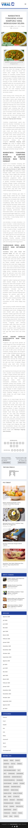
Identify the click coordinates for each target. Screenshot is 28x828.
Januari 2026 (6, 642)
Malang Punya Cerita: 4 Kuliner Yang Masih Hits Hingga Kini (13, 524)
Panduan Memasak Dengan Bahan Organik (12, 544)
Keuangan (19, 780)
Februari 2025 (6, 683)
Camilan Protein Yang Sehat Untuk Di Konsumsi (14, 585)
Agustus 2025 (6, 660)
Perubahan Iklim (8, 803)
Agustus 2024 (6, 705)
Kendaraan (20, 773)
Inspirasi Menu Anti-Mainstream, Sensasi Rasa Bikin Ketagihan (16, 599)
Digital (13, 763)
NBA (5, 796)
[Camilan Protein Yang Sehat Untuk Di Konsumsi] (5, 586)
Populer (17, 803)
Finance (5, 717)
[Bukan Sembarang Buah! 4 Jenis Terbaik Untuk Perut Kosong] (14, 493)
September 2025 (7, 657)
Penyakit (12, 800)
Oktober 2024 (6, 697)
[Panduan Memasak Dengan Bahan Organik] (14, 535)
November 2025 (7, 649)
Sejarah (12, 806)
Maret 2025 (6, 679)
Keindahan (11, 773)
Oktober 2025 (6, 653)
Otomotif (16, 581)
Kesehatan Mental (9, 780)
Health (4, 724)
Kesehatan (7, 777)
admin (12, 26)
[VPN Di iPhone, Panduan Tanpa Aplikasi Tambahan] (5, 593)
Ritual (5, 806)
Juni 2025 (5, 668)
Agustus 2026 (6, 616)
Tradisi (14, 813)
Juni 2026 (5, 624)
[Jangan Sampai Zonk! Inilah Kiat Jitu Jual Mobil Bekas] (5, 579)
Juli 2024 (5, 708)
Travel (4, 746)
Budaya (17, 760)
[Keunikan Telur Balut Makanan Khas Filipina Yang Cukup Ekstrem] (14, 555)
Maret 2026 (6, 635)
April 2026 (5, 631)
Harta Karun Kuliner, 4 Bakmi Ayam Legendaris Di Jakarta (15, 605)
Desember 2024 (7, 690)
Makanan (6, 786)
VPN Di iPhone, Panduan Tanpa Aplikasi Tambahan (15, 592)
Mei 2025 (5, 671)
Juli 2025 (5, 664)
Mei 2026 (5, 627)
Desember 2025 (7, 646)
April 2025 (5, 675)
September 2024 (7, 701)
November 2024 (7, 693)
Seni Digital (19, 806)
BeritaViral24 (13, 824)
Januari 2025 (6, 686)
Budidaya (6, 763)
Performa (19, 800)
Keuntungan (7, 783)
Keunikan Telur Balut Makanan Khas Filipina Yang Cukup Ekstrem (13, 564)
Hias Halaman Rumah (10, 770)
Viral (10, 816)
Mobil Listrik (7, 793)
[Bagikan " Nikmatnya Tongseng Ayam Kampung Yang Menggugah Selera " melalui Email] (14, 446)
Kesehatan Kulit (17, 777)
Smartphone (7, 809)
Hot (4, 728)
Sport (4, 743)
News (4, 735)
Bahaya (6, 760)
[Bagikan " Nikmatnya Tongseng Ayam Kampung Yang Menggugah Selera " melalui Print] (17, 446)
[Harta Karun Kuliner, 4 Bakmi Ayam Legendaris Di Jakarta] (5, 606)
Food (22, 26)
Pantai (6, 800)
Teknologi (7, 813)
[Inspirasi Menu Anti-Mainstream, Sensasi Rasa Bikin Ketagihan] (5, 599)
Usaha (5, 816)
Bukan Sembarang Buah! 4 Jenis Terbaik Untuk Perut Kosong (12, 503)
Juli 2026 (5, 620)
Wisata (16, 816)
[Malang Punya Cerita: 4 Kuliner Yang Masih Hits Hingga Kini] (14, 514)
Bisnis (11, 760)
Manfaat (6, 790)
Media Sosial (14, 790)
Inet (14, 594)
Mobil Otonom (17, 793)
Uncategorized (7, 750)
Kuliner (22, 783)
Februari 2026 (6, 638)
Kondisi (15, 783)
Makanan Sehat (15, 786)
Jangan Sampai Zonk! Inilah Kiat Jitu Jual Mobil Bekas (15, 579)
